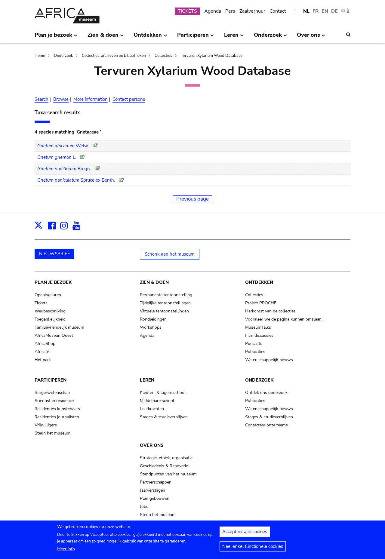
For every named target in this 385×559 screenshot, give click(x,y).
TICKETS (187, 11)
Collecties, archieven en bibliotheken (114, 55)
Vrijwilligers (46, 425)
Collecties (163, 55)
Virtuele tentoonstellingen (164, 311)
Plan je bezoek (53, 282)
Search (41, 99)
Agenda (212, 11)
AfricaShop (45, 343)
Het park (43, 360)
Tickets (41, 303)
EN (325, 11)
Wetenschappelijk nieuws (269, 360)
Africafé (42, 352)
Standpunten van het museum (168, 474)
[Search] (348, 35)
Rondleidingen (153, 319)
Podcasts (253, 343)
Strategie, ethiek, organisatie (166, 458)
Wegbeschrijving (50, 311)
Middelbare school (157, 401)
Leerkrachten (152, 409)
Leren (147, 380)
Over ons (152, 445)
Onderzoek (63, 55)
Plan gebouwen (154, 498)
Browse (61, 99)
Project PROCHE (260, 303)
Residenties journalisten (57, 417)
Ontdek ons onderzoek (266, 392)
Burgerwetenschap (52, 392)
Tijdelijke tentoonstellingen (165, 303)
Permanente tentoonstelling (166, 295)
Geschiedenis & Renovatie (164, 466)
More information (90, 99)
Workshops (151, 327)
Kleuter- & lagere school (163, 392)
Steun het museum (52, 433)
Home (40, 55)
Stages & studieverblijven (164, 417)
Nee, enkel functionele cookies (252, 546)
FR (316, 11)
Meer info (66, 549)
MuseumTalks (258, 327)
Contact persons (128, 99)
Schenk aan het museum (170, 254)
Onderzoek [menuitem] (268, 37)
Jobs (144, 506)
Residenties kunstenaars (57, 409)
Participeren (50, 380)
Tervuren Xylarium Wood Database (211, 55)
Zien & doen (154, 282)
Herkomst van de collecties (270, 311)
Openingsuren (48, 295)
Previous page (192, 198)
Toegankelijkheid (50, 319)
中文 (345, 11)
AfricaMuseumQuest (54, 335)
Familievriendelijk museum (59, 327)
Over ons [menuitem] (308, 37)
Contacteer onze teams (266, 425)
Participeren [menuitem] (193, 37)
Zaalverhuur (252, 11)
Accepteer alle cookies (244, 532)
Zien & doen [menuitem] (103, 37)
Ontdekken (259, 282)
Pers (230, 11)
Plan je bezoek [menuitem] (53, 37)
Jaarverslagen (152, 490)
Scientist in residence (54, 401)
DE (334, 11)
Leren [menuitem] (231, 37)
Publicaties (255, 352)
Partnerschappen (155, 482)
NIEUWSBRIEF (54, 254)
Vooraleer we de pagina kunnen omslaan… (285, 319)
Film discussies (259, 335)
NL (306, 11)
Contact (278, 11)
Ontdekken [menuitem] (148, 37)
